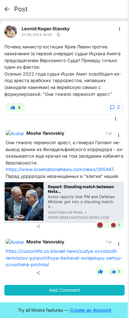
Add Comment (64, 290)
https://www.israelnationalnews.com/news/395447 (59, 169)
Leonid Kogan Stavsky (46, 28)
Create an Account (90, 310)
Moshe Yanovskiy (45, 133)
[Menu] (120, 29)
